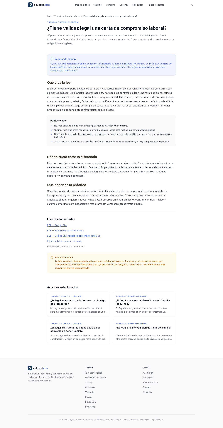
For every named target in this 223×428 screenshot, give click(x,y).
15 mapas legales (93, 372)
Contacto (147, 392)
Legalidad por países (95, 377)
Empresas (90, 406)
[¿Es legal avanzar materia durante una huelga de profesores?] (78, 304)
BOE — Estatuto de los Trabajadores (65, 230)
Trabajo (98, 4)
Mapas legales (82, 4)
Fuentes (147, 387)
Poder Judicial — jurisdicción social (65, 241)
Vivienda (124, 4)
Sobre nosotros (150, 382)
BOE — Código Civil (57, 225)
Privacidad (148, 377)
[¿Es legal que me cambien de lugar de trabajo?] (144, 331)
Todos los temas (156, 4)
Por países (138, 4)
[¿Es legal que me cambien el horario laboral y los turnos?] (144, 304)
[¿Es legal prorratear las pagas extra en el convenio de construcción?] (78, 331)
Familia (88, 397)
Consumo (110, 4)
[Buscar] (192, 5)
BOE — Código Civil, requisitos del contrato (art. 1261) (74, 235)
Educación (90, 402)
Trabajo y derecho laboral (63, 22)
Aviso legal (148, 372)
